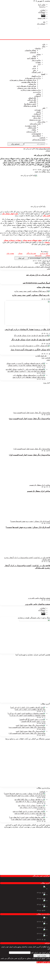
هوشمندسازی (36, 133)
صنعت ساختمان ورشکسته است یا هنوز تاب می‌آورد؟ (27, 715)
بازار (39, 64)
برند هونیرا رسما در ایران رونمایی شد (32, 807)
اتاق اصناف (32, 98)
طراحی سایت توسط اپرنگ (40, 960)
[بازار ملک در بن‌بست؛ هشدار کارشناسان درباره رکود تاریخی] (27, 325)
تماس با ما (41, 4)
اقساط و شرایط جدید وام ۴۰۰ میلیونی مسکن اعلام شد (26, 371)
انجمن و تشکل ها (30, 104)
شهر (43, 108)
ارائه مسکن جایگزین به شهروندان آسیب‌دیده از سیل (30, 350)
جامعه (39, 112)
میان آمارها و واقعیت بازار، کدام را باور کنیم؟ (30, 709)
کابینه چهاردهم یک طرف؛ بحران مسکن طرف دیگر (30, 339)
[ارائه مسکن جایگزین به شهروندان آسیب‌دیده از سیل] (29, 346)
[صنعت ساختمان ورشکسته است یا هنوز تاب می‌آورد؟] (26, 713)
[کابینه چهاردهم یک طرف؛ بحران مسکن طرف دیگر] (32, 335)
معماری (38, 62)
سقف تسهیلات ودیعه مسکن (32, 240)
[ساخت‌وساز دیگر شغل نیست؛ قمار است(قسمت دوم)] (30, 725)
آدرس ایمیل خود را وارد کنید (40, 953)
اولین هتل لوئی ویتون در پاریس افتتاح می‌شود (29, 813)
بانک (34, 66)
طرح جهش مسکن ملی (10, 213)
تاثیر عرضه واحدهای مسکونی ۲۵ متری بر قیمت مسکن (26, 365)
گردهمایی (37, 96)
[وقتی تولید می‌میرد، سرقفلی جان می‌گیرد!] (29, 895)
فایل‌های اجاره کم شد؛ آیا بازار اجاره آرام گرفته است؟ (26, 902)
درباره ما (42, 6)
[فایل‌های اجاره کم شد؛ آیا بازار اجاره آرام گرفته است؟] (26, 901)
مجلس (38, 94)
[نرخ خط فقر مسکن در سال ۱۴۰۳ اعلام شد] (29, 799)
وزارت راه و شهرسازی (33, 78)
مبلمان (34, 130)
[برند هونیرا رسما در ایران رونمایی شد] (31, 805)
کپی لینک (21, 258)
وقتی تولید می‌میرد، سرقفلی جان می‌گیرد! (30, 897)
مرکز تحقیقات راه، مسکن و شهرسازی (23, 80)
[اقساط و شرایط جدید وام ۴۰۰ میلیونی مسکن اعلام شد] (25, 369)
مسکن (38, 54)
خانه (43, 44)
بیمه (34, 70)
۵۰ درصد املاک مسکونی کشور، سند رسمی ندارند (31, 295)
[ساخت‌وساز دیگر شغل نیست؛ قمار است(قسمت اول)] (30, 731)
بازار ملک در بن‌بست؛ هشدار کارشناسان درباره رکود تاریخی (27, 329)
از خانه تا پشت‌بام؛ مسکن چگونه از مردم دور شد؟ (28, 908)
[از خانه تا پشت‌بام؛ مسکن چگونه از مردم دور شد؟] (27, 906)
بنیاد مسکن (32, 84)
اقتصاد (43, 74)
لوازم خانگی (32, 128)
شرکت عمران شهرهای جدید (26, 86)
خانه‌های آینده (31, 58)
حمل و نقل (37, 118)
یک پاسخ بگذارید (41, 356)
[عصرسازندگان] (38, 27)
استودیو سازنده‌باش (38, 139)
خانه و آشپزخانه (35, 124)
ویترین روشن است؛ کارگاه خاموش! (33, 721)
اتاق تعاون (32, 102)
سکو (43, 46)
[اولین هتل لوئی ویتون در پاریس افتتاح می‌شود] (29, 811)
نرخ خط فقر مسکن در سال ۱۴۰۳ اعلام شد (30, 801)
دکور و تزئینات (31, 132)
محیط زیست (36, 116)
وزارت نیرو (37, 92)
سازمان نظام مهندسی (28, 82)
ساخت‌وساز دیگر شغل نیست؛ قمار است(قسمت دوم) (29, 418)
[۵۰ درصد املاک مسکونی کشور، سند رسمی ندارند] (32, 291)
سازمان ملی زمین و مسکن (26, 88)
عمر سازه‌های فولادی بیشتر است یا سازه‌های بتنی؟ (28, 819)
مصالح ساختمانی (30, 50)
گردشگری (37, 114)
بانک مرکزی (44, 253)
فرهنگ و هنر (36, 135)
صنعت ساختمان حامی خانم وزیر (37, 604)
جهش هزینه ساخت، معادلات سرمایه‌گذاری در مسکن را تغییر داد (23, 891)
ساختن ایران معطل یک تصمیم (38, 491)
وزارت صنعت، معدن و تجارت (31, 90)
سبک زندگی (41, 122)
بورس (34, 68)
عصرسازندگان (31, 253)
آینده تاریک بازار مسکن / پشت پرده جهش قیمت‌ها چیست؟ (28, 527)
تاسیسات (33, 52)
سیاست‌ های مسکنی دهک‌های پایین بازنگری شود (29, 377)
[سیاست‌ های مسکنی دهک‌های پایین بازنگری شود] (29, 375)
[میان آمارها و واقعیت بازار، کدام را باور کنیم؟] (27, 707)
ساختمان (38, 48)
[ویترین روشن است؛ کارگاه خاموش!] (32, 719)
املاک (34, 56)
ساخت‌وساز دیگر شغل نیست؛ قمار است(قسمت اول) (29, 455)
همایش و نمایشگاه (30, 106)
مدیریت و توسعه (35, 120)
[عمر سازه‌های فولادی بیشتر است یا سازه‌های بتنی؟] (27, 817)
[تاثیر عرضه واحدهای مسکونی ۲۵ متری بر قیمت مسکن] (25, 363)
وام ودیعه (38, 255)
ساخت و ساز (36, 60)
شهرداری (37, 110)
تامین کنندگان (36, 72)
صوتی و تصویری (30, 126)
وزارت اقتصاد (36, 76)
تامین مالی (46, 215)
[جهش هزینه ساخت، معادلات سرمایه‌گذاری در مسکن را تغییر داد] (22, 889)
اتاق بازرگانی (31, 100)
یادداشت (42, 137)
